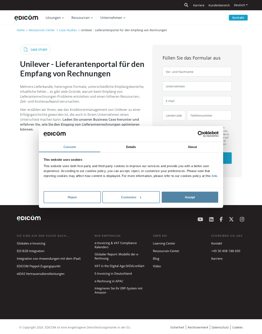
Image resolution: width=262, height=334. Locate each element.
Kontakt (238, 18)
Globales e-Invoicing (31, 243)
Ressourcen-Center (42, 30)
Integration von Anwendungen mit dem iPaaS (49, 258)
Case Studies (68, 30)
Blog (156, 258)
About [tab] (192, 147)
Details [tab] (131, 147)
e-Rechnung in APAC (109, 281)
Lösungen (53, 17)
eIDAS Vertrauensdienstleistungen (40, 274)
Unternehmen (111, 17)
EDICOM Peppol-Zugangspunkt (38, 266)
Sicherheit (177, 327)
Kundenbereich (219, 5)
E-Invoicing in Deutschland (113, 273)
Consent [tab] (69, 147)
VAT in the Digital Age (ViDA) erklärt (119, 266)
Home (21, 30)
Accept (190, 197)
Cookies (237, 327)
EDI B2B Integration (30, 251)
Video (157, 266)
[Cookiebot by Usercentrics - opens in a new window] (201, 134)
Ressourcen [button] (80, 17)
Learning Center (164, 243)
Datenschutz (220, 327)
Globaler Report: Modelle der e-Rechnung (117, 256)
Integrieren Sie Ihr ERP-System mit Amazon (118, 290)
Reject (72, 197)
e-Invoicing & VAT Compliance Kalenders (116, 245)
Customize (128, 197)
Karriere (198, 5)
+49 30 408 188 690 (225, 251)
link (214, 176)
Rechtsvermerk (198, 327)
